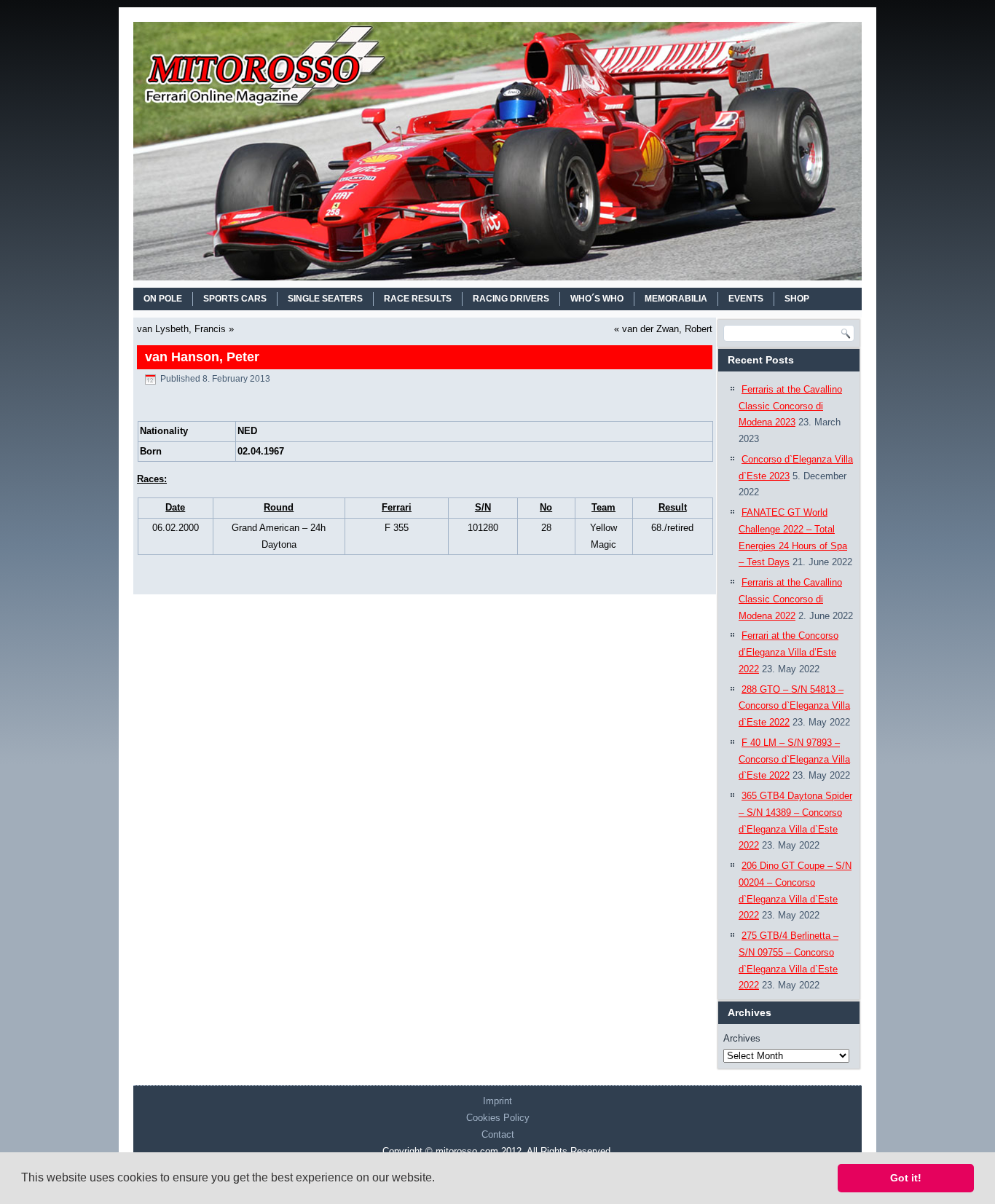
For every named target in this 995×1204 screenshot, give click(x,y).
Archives (741, 1038)
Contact (497, 1134)
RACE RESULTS (418, 299)
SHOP (796, 299)
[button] (440, 1179)
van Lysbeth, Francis (181, 328)
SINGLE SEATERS (325, 299)
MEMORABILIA (676, 299)
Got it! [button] (905, 1178)
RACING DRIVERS (511, 299)
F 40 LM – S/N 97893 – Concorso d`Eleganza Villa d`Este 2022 (794, 759)
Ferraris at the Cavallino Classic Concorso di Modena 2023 (790, 406)
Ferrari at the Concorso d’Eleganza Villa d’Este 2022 (788, 652)
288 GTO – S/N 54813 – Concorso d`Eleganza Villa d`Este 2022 (794, 706)
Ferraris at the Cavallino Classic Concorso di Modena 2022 (790, 599)
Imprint (497, 1100)
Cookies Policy (498, 1117)
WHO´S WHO (597, 299)
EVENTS (745, 299)
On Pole (162, 299)
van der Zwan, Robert (667, 328)
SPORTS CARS (235, 299)
